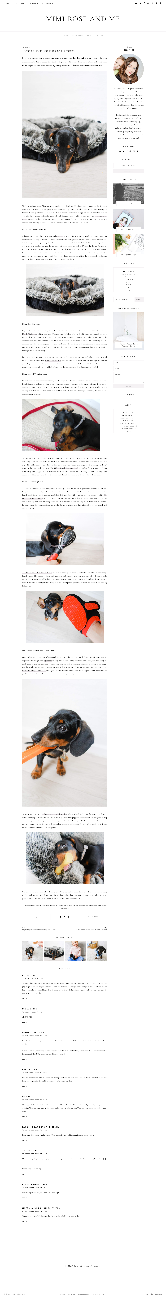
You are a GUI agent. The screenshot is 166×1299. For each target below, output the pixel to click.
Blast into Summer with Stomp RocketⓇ (91, 928)
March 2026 (128, 415)
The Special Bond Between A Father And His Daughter (129, 204)
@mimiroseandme (93, 1266)
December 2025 (128, 423)
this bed (59, 236)
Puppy (37, 917)
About (24, 3)
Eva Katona (29, 1069)
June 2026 (128, 413)
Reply (24, 999)
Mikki (48, 360)
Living (100, 35)
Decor (128, 285)
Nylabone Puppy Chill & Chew (54, 814)
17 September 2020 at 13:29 (34, 1073)
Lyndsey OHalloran (35, 1184)
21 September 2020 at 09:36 (34, 1211)
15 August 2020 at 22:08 (33, 978)
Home (6, 3)
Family (66, 35)
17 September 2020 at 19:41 (34, 1100)
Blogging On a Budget (128, 254)
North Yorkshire (29, 334)
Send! (128, 386)
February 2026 (128, 418)
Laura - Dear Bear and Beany (40, 1127)
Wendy (26, 1096)
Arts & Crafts (128, 274)
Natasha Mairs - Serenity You (41, 1208)
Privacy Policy (98, 1294)
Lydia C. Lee (29, 975)
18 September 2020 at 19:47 (34, 1154)
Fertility (129, 290)
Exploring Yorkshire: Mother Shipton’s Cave (39, 928)
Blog (15, 3)
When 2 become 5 (33, 1032)
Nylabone (48, 660)
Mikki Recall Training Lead (66, 468)
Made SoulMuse (154, 1294)
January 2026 (128, 421)
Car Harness (56, 360)
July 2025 (128, 431)
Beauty (90, 35)
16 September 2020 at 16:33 (34, 1036)
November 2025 (128, 426)
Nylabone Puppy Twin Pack (34, 670)
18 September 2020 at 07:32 (34, 1130)
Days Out (129, 282)
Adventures (78, 35)
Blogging (128, 279)
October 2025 (128, 429)
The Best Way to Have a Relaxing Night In (128, 345)
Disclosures (47, 3)
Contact (34, 3)
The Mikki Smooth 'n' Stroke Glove (37, 572)
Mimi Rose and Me (83, 18)
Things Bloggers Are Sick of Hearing (129, 229)
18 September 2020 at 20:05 (35, 1187)
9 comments (93, 917)
